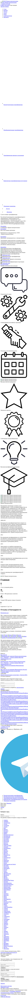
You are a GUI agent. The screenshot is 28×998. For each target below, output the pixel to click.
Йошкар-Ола (7, 855)
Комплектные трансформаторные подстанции (15, 799)
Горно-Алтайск (7, 845)
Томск (18, 698)
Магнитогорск (12, 701)
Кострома (6, 865)
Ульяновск (6, 934)
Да (1, 807)
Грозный (6, 847)
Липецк (6, 699)
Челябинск (6, 939)
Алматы (16, 697)
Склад (5, 13)
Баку (5, 828)
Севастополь (7, 911)
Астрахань (6, 825)
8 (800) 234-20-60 (5, 5)
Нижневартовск (8, 883)
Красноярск (14, 695)
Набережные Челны (9, 880)
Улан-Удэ (6, 932)
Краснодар (6, 695)
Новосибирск (9, 693)
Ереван (5, 849)
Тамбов (26, 703)
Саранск (5, 698)
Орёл (5, 892)
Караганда (6, 860)
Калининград (7, 857)
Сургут (14, 702)
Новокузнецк (7, 887)
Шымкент (6, 944)
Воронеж (22, 695)
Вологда (6, 842)
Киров (5, 863)
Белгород (6, 830)
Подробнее (3, 226)
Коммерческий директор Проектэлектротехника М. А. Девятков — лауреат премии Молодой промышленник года (13, 663)
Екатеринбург (16, 693)
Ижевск (6, 852)
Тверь (17, 701)
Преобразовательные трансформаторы (13, 796)
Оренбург (22, 698)
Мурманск (6, 879)
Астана (24, 697)
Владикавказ (17, 703)
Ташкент (6, 923)
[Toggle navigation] (1, 1)
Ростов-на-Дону (8, 901)
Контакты (6, 17)
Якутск (22, 703)
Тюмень (6, 931)
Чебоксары (11, 697)
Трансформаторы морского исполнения (14, 798)
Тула (9, 699)
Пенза (5, 896)
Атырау (5, 826)
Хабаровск (6, 936)
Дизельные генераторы (9, 800)
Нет (3, 807)
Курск (11, 699)
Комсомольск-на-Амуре (10, 864)
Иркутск (6, 853)
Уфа (10, 695)
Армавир (8, 706)
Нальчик (17, 706)
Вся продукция (4, 264)
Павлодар (6, 895)
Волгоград (6, 840)
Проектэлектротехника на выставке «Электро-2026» (14, 675)
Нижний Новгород (8, 884)
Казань (21, 693)
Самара (5, 905)
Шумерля (3, 691)
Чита (17, 702)
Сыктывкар (6, 919)
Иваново (21, 701)
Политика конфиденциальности (9, 952)
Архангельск (7, 822)
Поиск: (2, 814)
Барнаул (6, 829)
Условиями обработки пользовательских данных (11, 992)
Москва (5, 877)
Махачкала (6, 875)
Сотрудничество (8, 15)
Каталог (6, 10)
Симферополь (22, 702)
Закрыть (3, 983)
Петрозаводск (7, 899)
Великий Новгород (8, 834)
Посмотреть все (5, 612)
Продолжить (6, 986)
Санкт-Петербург (9, 691)
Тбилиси (6, 924)
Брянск (25, 701)
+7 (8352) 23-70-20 (5, 4)
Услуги (5, 11)
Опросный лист (6, 255)
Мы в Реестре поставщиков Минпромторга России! (14, 669)
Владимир (6, 702)
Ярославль (14, 698)
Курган (12, 703)
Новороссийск (7, 888)
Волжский (7, 703)
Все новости (4, 654)
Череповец (6, 940)
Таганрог (13, 706)
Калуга (10, 702)
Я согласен (3, 995)
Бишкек (6, 832)
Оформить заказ (5, 987)
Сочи (5, 915)
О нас (5, 9)
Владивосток (7, 836)
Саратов (6, 909)
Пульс (5, 14)
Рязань (5, 904)
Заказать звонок (5, 6)
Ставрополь (5, 701)
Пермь (18, 695)
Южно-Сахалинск (5, 705)
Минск (20, 697)
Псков (7, 697)
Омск (5, 891)
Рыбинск (22, 706)
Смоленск (9, 698)
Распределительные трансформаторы (13, 795)
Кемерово (6, 861)
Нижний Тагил (7, 885)
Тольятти (6, 927)
